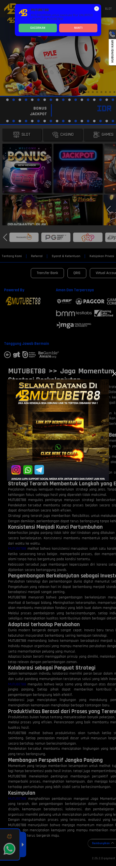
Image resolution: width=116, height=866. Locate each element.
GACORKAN (37, 28)
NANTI (78, 28)
